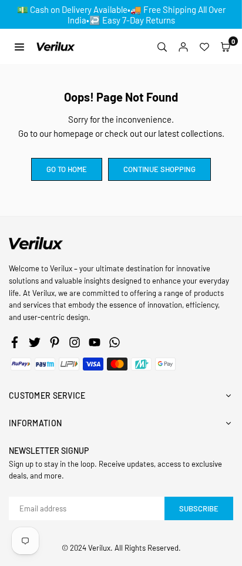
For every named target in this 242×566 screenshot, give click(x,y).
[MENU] (19, 46)
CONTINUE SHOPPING (159, 169)
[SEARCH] (162, 46)
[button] (225, 46)
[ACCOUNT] (183, 46)
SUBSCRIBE (199, 508)
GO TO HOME (66, 169)
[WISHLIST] (204, 46)
